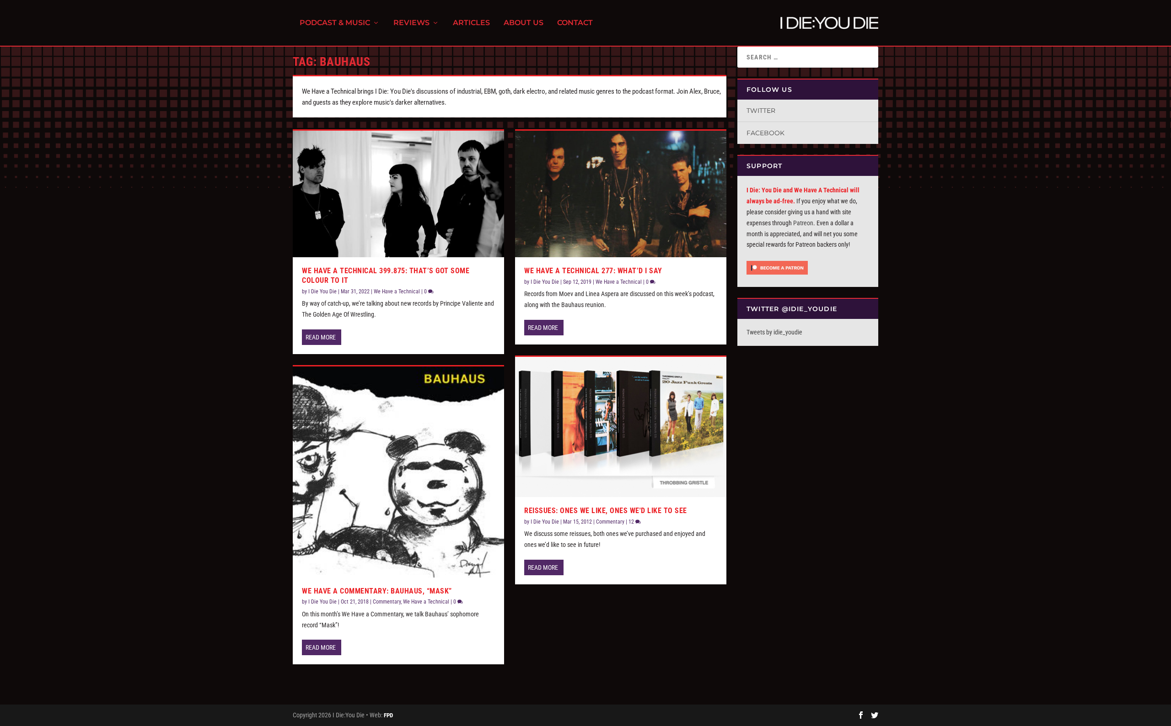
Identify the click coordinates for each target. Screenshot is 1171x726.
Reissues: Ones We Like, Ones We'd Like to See (605, 510)
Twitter (761, 110)
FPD (388, 715)
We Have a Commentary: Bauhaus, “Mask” (377, 591)
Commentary (387, 602)
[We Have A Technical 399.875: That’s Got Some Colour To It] (398, 194)
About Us (523, 23)
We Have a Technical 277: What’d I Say (593, 270)
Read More (321, 337)
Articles (471, 23)
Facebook (765, 133)
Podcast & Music (335, 23)
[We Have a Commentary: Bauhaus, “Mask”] (398, 472)
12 (631, 522)
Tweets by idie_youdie (774, 332)
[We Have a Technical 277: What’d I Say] (620, 194)
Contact (575, 23)
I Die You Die (322, 291)
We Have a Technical (397, 291)
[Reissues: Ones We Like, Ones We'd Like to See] (620, 427)
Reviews (411, 23)
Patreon (803, 223)
